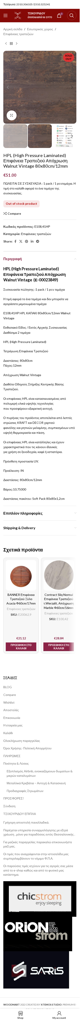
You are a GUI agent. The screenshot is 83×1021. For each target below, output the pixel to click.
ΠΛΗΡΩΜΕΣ (12, 756)
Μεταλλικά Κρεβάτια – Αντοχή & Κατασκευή (36, 783)
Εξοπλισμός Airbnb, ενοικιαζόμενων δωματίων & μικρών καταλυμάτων (40, 773)
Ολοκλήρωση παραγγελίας (21, 741)
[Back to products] (11, 43)
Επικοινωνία (11, 718)
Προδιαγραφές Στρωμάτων (25, 791)
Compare (9, 695)
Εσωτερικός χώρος (40, 29)
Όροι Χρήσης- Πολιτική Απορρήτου (27, 748)
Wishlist (9, 702)
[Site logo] (17, 15)
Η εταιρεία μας (13, 725)
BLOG (7, 687)
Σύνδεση (9, 806)
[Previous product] (6, 43)
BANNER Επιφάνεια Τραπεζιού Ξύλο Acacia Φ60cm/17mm (21, 599)
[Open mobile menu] (5, 15)
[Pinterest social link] (26, 241)
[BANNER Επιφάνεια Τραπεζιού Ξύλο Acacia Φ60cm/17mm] (21, 575)
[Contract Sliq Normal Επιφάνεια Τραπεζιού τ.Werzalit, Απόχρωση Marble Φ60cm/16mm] (58, 575)
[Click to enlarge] (12, 115)
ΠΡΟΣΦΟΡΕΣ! (13, 798)
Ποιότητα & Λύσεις (16, 763)
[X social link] (21, 241)
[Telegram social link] (38, 241)
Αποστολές (11, 710)
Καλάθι (8, 733)
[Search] (72, 15)
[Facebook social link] (15, 241)
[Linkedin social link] (32, 241)
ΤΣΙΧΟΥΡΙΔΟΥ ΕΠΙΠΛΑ (19, 814)
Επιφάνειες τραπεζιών (18, 34)
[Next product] (16, 43)
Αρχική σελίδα (12, 29)
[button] (7, 87)
